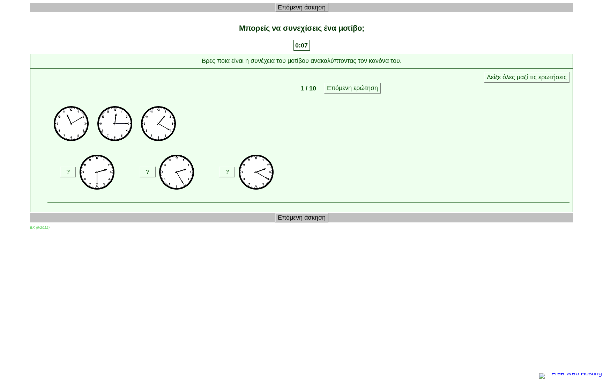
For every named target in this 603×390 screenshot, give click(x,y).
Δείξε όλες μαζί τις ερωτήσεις (527, 77)
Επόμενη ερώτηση (352, 87)
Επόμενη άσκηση (302, 7)
